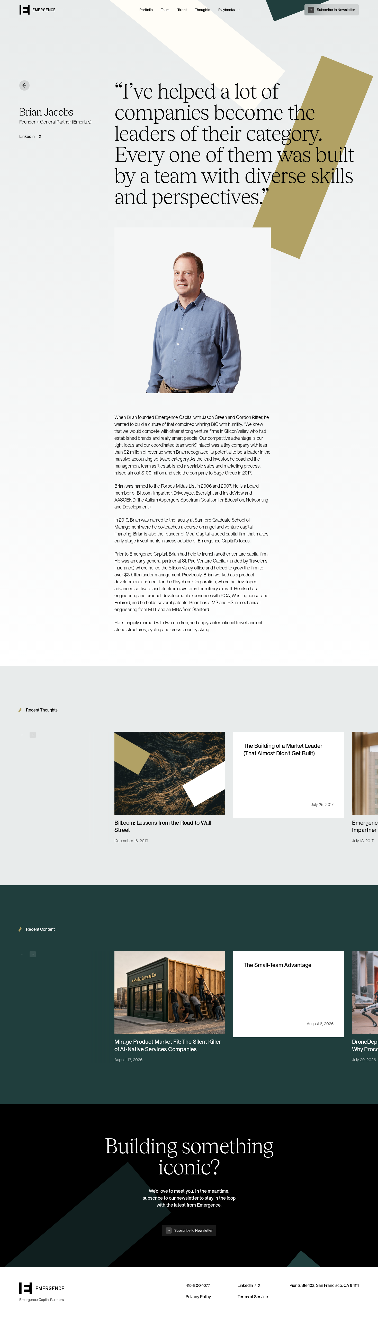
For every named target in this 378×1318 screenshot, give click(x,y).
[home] (76, 10)
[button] (228, 10)
